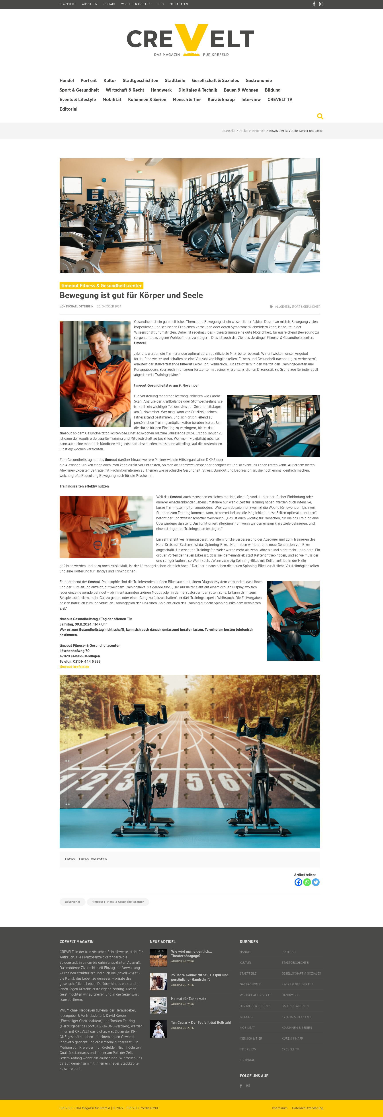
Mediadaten (179, 4)
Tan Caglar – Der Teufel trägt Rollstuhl (201, 1022)
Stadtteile (175, 80)
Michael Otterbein (79, 306)
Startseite (68, 4)
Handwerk (161, 90)
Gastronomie (259, 80)
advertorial (72, 902)
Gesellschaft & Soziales (215, 80)
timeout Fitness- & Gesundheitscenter (118, 902)
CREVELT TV (280, 99)
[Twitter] (316, 882)
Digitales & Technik (197, 90)
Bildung (273, 90)
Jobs (160, 4)
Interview (251, 99)
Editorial (69, 109)
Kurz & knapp (221, 99)
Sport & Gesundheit (79, 90)
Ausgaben (89, 4)
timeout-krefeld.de (74, 667)
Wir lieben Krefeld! (136, 4)
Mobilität (112, 99)
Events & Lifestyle (78, 99)
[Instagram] (321, 4)
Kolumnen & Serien (147, 99)
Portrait (89, 80)
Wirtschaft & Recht (125, 90)
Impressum (279, 1108)
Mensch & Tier (187, 99)
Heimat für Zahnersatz (188, 999)
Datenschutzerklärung (307, 1108)
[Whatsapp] (307, 882)
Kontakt (109, 4)
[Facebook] (314, 4)
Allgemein (282, 306)
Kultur (110, 80)
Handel (67, 80)
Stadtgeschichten (140, 80)
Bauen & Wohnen (241, 90)
